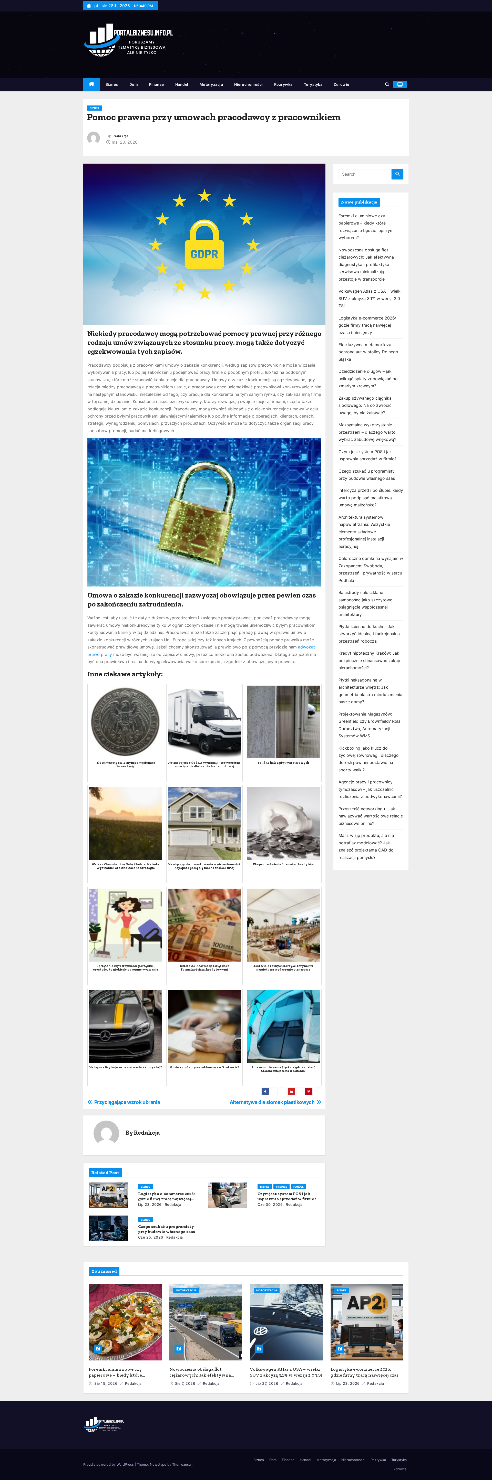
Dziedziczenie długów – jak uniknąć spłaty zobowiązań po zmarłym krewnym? (368, 378)
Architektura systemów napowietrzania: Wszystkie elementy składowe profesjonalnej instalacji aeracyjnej (364, 532)
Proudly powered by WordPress (109, 1464)
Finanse (156, 84)
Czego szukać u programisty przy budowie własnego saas (166, 1229)
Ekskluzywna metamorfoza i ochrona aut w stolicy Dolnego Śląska (368, 352)
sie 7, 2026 (186, 1383)
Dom (133, 84)
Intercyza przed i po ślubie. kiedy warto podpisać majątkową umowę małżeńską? (371, 497)
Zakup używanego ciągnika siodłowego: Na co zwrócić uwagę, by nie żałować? (365, 405)
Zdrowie (341, 84)
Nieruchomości (248, 84)
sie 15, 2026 (106, 1383)
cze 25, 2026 (150, 1237)
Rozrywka (283, 84)
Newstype (158, 1464)
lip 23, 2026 (150, 1204)
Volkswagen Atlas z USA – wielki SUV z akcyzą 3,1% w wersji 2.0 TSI (370, 298)
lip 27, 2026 (267, 1383)
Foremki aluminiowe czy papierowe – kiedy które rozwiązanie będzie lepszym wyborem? (118, 1377)
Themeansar (182, 1464)
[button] (387, 84)
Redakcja (120, 136)
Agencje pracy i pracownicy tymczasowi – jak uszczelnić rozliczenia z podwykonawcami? (370, 789)
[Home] (91, 84)
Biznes (112, 84)
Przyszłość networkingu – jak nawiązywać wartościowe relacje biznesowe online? (371, 816)
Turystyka (313, 84)
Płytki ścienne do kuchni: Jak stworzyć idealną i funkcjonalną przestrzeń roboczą (369, 634)
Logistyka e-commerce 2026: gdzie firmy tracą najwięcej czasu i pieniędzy (166, 1198)
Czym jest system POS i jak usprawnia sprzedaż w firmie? (287, 1196)
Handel (181, 84)
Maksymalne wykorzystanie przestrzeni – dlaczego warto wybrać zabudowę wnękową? (367, 432)
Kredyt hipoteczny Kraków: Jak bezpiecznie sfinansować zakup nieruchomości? (369, 660)
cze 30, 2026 (270, 1204)
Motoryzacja (211, 84)
